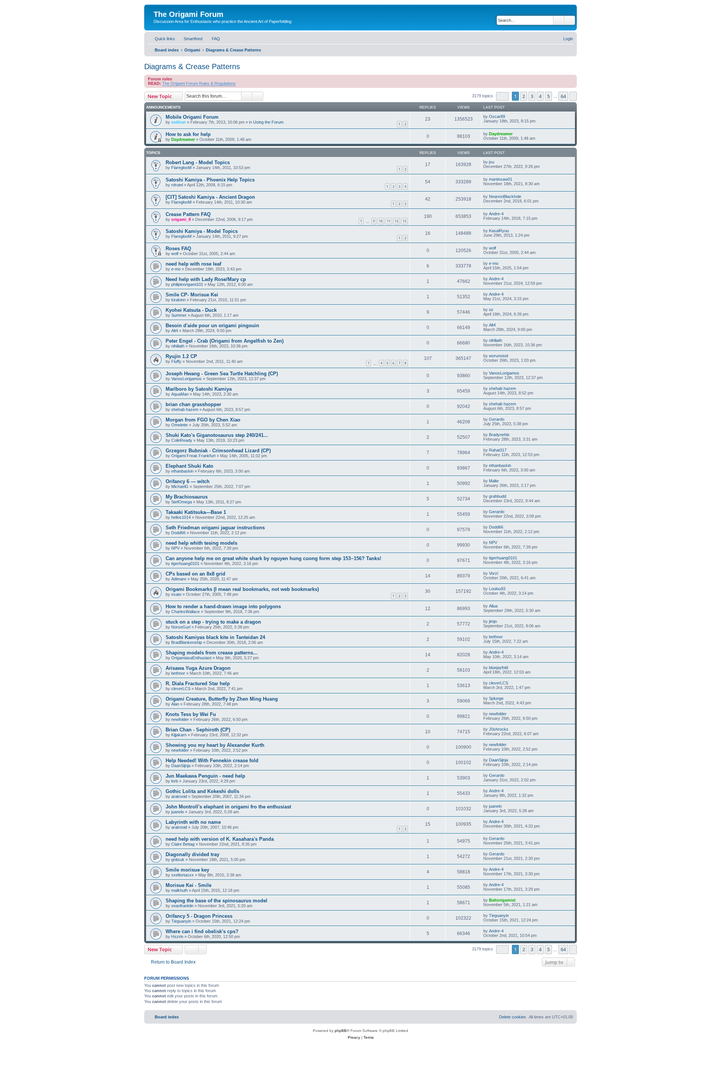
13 (404, 221)
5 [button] (548, 96)
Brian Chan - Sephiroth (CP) (198, 730)
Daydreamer (183, 139)
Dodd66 (178, 532)
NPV (175, 548)
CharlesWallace (185, 611)
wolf (174, 253)
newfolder (180, 719)
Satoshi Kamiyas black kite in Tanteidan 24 (215, 637)
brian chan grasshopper (193, 404)
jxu (491, 162)
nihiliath (177, 346)
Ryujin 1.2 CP (181, 356)
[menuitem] (189, 38)
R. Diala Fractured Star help (198, 683)
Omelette (179, 425)
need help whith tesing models (201, 543)
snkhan (178, 122)
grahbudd (497, 496)
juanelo (177, 812)
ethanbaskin (182, 471)
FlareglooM (181, 167)
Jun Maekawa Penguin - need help (205, 776)
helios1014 (181, 517)
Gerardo (496, 419)
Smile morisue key (187, 870)
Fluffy (176, 361)
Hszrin (177, 936)
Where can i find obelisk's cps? (202, 931)
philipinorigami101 (187, 284)
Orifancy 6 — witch (188, 481)
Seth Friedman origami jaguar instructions (215, 527)
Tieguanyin (181, 921)
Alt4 (174, 330)
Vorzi (493, 573)
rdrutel (177, 185)
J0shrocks (498, 729)
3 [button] (532, 96)
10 (381, 221)
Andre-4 (496, 213)
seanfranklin (182, 905)
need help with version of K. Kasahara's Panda (220, 839)
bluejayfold (498, 667)
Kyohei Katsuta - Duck (191, 310)
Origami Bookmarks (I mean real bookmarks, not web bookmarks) (242, 589)
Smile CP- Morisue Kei (192, 295)
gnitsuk (177, 859)
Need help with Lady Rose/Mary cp (206, 279)
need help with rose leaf (193, 264)
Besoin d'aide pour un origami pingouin (212, 325)
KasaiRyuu (499, 230)
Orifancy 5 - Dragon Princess (199, 916)
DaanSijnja (180, 765)
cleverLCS (180, 688)
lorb (174, 781)
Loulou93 (497, 588)
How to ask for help (188, 134)
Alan (175, 704)
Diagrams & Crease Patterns (192, 66)
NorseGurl (180, 627)
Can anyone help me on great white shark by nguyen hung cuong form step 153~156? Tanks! (273, 558)
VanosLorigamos (186, 378)
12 (396, 221)
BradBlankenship (186, 642)
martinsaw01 (500, 179)
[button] (502, 96)
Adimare (178, 579)
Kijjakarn (179, 735)
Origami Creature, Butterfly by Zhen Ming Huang (222, 699)
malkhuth (179, 890)
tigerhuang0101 (185, 563)
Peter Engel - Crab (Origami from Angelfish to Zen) (225, 341)
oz (491, 309)
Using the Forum (268, 122)
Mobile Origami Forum (192, 117)
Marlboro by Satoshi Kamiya (199, 389)
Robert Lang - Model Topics (198, 162)
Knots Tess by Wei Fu (191, 714)
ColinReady (181, 440)
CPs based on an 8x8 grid (195, 574)
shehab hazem (502, 388)
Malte (494, 481)
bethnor (496, 636)
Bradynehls (499, 434)
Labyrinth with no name (193, 822)
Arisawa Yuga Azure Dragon (198, 668)
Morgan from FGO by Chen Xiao (203, 420)
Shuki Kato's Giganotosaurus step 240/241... (217, 435)
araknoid (179, 796)
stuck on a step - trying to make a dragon (213, 622)
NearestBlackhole (505, 196)
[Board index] (158, 6)
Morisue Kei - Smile (188, 885)
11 (389, 221)
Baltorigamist (502, 900)
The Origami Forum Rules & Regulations (199, 83)
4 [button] (540, 96)
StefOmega (181, 502)
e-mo (176, 269)
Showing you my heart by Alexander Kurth (215, 745)
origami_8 (181, 219)
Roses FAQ (178, 248)
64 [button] (563, 96)
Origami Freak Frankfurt (193, 455)
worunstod (498, 355)
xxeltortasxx (182, 875)
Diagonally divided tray (192, 854)
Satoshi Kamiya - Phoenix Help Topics (210, 180)
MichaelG (180, 486)
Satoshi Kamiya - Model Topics (202, 231)
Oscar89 (497, 116)
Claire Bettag (183, 844)
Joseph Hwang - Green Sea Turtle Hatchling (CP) (222, 373)
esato (176, 594)
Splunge (496, 698)
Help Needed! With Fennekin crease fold (212, 760)
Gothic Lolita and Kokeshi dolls (202, 791)
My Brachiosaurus (187, 497)
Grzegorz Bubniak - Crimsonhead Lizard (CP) (218, 450)
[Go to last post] (508, 116)
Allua (493, 606)
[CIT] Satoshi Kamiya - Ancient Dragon (210, 197)
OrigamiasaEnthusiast (191, 658)
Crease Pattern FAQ (188, 214)
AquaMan (180, 394)
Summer (179, 315)
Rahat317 (498, 450)
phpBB (341, 1031)
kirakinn (178, 300)
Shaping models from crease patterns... (212, 653)
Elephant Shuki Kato (189, 466)
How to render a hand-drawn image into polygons (223, 606)
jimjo (493, 621)
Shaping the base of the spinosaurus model (216, 900)
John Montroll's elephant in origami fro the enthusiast (228, 807)
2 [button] (523, 96)
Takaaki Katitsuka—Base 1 (196, 512)
